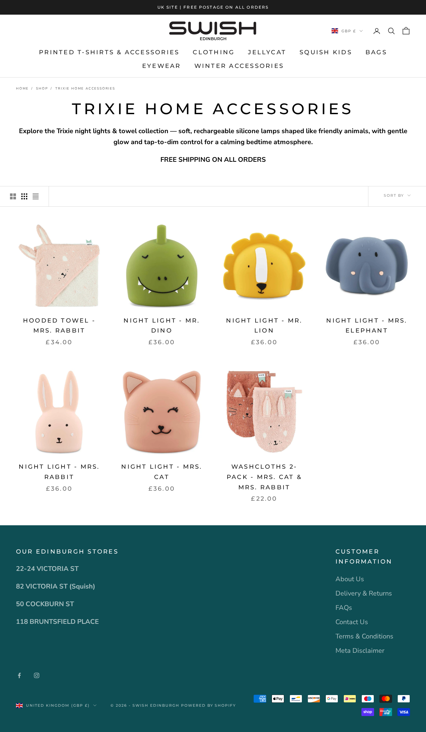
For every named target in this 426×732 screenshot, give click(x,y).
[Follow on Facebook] (19, 675)
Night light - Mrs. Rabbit (59, 472)
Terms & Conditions (364, 636)
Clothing (214, 52)
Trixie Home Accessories (85, 88)
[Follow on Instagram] (36, 675)
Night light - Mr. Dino (161, 326)
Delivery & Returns (363, 593)
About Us (349, 579)
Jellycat (267, 52)
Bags (376, 52)
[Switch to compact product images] (36, 196)
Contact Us (351, 621)
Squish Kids (326, 52)
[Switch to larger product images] (13, 196)
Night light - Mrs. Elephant (366, 326)
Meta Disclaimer (359, 650)
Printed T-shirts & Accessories (109, 52)
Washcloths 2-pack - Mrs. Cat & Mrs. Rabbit (264, 477)
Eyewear (161, 66)
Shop (42, 88)
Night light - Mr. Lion (264, 326)
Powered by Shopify (208, 705)
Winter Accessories (239, 66)
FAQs (343, 607)
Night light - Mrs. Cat (161, 472)
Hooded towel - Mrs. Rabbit (59, 326)
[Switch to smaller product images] (24, 196)
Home (22, 88)
